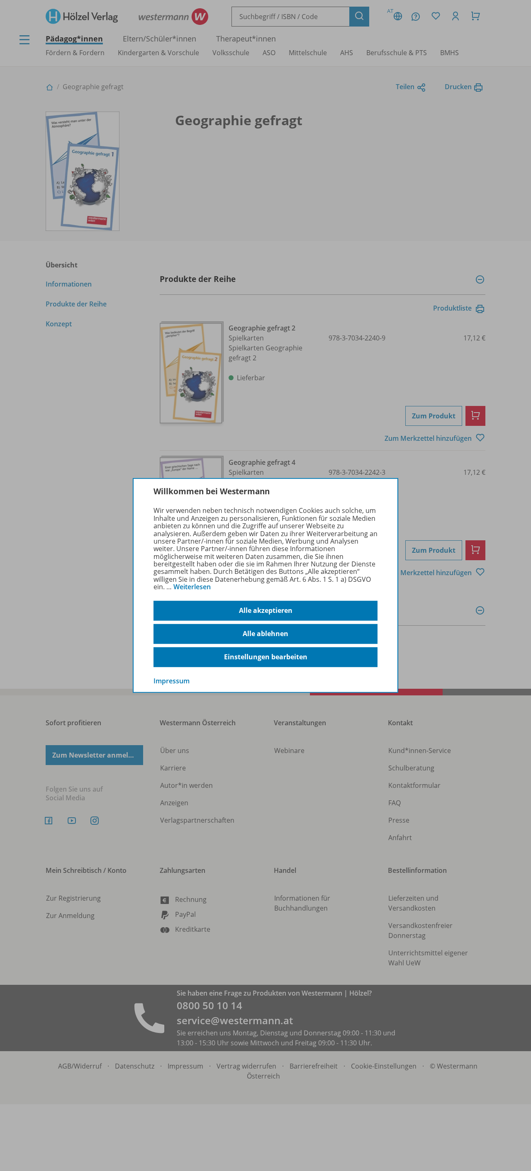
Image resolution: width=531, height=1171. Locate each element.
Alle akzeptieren (265, 610)
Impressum (171, 680)
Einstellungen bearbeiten (265, 656)
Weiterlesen (192, 586)
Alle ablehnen (265, 633)
